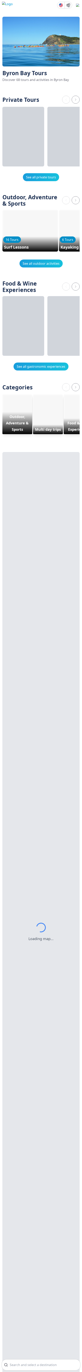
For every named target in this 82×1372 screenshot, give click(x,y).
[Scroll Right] (76, 100)
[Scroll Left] (66, 100)
